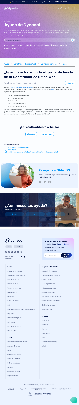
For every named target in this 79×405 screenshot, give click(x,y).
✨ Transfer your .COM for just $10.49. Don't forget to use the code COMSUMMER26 (38, 2)
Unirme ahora (66, 255)
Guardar (71, 83)
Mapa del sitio (46, 333)
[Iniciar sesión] (60, 8)
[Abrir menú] (72, 8)
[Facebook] (6, 252)
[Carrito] (66, 8)
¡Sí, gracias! (31, 134)
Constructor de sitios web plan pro (21, 87)
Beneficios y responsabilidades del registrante (61, 388)
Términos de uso (22, 388)
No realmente (47, 134)
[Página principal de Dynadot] (11, 8)
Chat (15, 214)
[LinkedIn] (12, 252)
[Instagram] (9, 252)
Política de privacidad (11, 388)
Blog (56, 214)
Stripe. (53, 89)
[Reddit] (21, 252)
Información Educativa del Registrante (38, 388)
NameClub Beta (47, 309)
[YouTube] (18, 252)
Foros (35, 214)
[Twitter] (15, 252)
